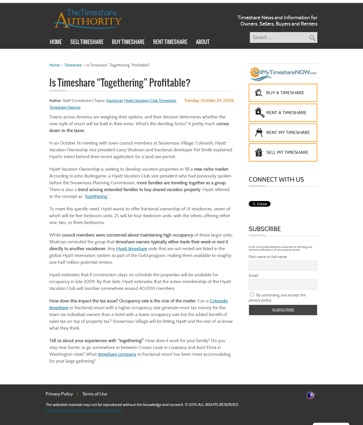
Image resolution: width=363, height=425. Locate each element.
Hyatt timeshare (131, 248)
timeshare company (117, 354)
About (203, 42)
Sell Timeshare (87, 42)
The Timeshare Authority (84, 18)
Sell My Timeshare (287, 152)
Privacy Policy (59, 393)
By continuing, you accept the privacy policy (277, 297)
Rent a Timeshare (286, 112)
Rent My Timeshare (288, 132)
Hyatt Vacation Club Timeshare (150, 100)
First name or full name (268, 256)
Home (56, 42)
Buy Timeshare (128, 42)
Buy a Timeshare (285, 92)
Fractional (114, 100)
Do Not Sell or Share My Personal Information (84, 410)
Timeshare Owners (65, 107)
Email (253, 275)
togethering (96, 196)
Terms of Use (94, 393)
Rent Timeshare (170, 42)
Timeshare (73, 65)
